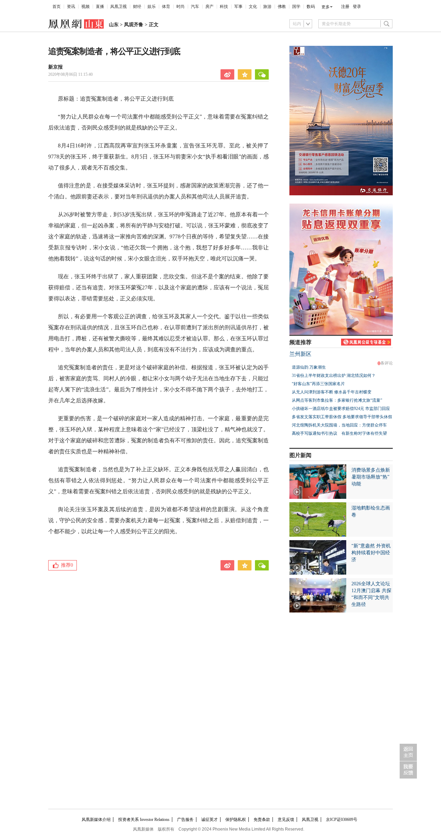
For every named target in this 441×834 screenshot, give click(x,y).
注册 (345, 6)
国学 (296, 6)
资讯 (71, 6)
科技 (224, 6)
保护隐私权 (235, 819)
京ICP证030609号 (341, 819)
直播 (100, 6)
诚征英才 (209, 819)
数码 (311, 6)
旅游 (267, 6)
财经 (137, 6)
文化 (253, 6)
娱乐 (151, 6)
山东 (114, 24)
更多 (325, 6)
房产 (209, 6)
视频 (85, 6)
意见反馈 (286, 819)
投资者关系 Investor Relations (144, 819)
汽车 (195, 6)
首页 (56, 6)
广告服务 (185, 819)
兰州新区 (300, 354)
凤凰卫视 (118, 6)
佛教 (282, 6)
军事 (238, 6)
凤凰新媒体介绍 (96, 819)
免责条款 (262, 819)
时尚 (180, 6)
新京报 (55, 67)
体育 (166, 6)
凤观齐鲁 (133, 24)
